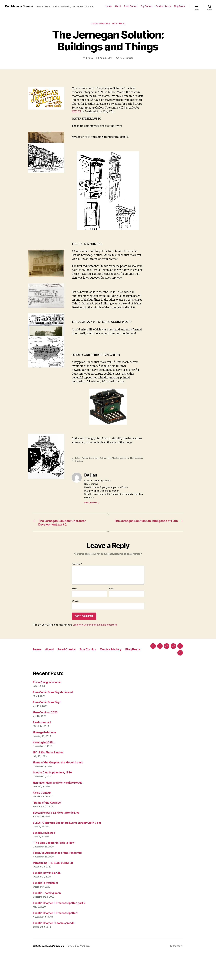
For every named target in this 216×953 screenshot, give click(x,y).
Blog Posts (179, 6)
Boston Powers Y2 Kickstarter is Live (56, 812)
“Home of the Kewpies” (47, 802)
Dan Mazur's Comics (19, 6)
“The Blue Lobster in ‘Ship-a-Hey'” (54, 842)
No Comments (126, 58)
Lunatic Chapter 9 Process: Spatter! (55, 913)
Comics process (101, 24)
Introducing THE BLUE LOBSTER (53, 862)
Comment (77, 564)
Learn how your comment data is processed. (95, 624)
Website (75, 601)
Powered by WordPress (78, 946)
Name (74, 589)
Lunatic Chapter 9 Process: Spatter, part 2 (59, 903)
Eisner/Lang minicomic (47, 682)
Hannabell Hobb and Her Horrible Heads (57, 782)
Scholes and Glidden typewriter (114, 458)
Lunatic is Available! (45, 882)
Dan (91, 58)
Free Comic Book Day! (46, 702)
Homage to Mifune (44, 732)
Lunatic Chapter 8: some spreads (53, 923)
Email (111, 589)
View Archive (91, 502)
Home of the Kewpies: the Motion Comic (58, 762)
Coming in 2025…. (44, 742)
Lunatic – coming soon (47, 893)
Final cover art (42, 722)
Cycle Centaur (42, 792)
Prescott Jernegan (90, 458)
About (118, 6)
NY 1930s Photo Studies (48, 752)
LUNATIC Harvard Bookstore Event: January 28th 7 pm (67, 822)
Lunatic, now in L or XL (47, 872)
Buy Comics (146, 6)
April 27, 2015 (106, 58)
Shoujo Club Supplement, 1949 (52, 772)
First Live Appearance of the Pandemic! (57, 852)
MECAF (77, 111)
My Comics (118, 24)
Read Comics (131, 6)
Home (109, 6)
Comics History (163, 6)
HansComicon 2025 (45, 712)
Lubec (78, 458)
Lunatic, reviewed (44, 832)
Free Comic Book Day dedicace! (53, 692)
